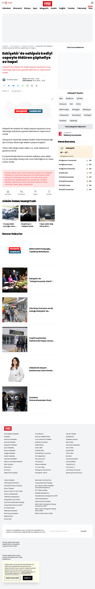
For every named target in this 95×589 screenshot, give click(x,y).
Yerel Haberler (15, 46)
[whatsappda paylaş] (23, 86)
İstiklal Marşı (39, 445)
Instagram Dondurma (43, 470)
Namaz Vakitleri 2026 (42, 437)
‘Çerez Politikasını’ (27, 572)
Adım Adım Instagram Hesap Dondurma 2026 (45, 505)
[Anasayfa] (8, 428)
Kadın (54, 8)
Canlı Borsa (39, 434)
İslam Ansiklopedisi (11, 494)
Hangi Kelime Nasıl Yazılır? (13, 505)
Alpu (61, 98)
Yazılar (71, 8)
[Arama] (3, 3)
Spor (35, 8)
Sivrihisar (62, 120)
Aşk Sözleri (69, 442)
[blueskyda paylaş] (13, 86)
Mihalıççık (87, 109)
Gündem (6, 8)
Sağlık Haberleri (9, 453)
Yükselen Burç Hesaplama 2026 (46, 496)
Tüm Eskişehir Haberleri (75, 127)
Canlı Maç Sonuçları (73, 470)
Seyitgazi (87, 115)
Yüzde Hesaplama (41, 499)
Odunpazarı (64, 115)
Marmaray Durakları (11, 513)
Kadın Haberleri (9, 456)
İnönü (78, 104)
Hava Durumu (40, 459)
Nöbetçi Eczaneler (41, 442)
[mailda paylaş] (27, 86)
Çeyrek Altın (70, 450)
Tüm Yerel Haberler (75, 47)
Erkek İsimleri (8, 516)
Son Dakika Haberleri (11, 434)
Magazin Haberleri (10, 445)
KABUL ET (27, 578)
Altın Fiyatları (8, 464)
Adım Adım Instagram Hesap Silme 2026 (45, 510)
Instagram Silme (41, 473)
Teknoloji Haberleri (10, 459)
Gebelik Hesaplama (42, 493)
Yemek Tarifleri (71, 434)
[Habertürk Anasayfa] (47, 3)
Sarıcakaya (76, 115)
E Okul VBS (38, 448)
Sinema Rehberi (40, 464)
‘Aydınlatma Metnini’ (12, 574)
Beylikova (69, 98)
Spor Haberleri (9, 448)
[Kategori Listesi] (92, 3)
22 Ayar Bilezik (71, 462)
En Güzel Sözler (9, 508)
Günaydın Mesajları (73, 445)
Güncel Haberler (9, 442)
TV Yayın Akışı (40, 467)
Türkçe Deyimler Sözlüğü (43, 483)
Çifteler (80, 98)
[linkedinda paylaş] (18, 86)
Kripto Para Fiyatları (11, 473)
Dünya (27, 8)
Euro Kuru (7, 470)
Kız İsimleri (7, 519)
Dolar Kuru (7, 467)
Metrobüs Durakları (10, 511)
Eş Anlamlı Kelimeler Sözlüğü (14, 502)
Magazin (44, 8)
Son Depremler (40, 456)
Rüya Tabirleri (9, 488)
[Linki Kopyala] (36, 86)
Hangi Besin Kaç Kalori (12, 500)
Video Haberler (9, 480)
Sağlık (62, 8)
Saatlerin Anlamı (72, 439)
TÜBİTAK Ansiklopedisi (11, 497)
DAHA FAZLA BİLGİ (12, 578)
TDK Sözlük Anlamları (11, 483)
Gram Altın (69, 448)
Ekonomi (17, 8)
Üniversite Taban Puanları (13, 486)
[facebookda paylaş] (4, 86)
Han (71, 104)
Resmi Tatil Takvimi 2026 (44, 513)
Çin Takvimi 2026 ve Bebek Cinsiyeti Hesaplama (44, 486)
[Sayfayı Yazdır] (32, 86)
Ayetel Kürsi (70, 437)
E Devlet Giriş (39, 450)
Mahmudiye (64, 109)
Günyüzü (62, 104)
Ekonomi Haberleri (10, 439)
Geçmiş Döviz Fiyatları (43, 501)
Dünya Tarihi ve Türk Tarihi (13, 491)
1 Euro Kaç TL (70, 467)
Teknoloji (81, 8)
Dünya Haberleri (9, 450)
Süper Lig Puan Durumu (74, 473)
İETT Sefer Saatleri (41, 490)
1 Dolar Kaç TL (70, 464)
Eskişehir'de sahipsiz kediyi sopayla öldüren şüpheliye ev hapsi (27, 47)
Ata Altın (69, 456)
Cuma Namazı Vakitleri (43, 439)
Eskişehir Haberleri (28, 46)
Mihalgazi (76, 109)
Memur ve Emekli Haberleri (13, 462)
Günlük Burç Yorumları (43, 453)
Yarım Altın (69, 453)
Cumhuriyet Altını (72, 459)
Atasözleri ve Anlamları (43, 480)
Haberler (5, 46)
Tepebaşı (73, 120)
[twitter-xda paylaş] (9, 86)
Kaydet (84, 531)
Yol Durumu (39, 462)
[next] (53, 217)
